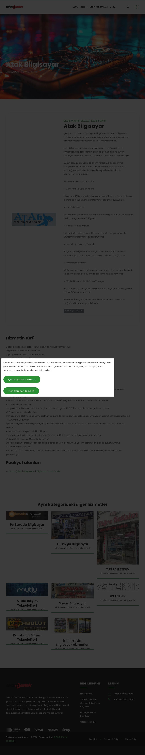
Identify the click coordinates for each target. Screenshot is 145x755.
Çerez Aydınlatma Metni (21, 379)
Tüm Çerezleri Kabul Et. (21, 391)
